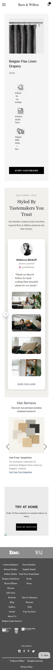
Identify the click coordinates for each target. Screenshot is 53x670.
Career (12, 611)
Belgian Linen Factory (12, 621)
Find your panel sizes (29, 574)
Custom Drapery (10, 564)
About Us (12, 616)
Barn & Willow (18, 661)
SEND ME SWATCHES (26, 527)
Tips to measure (29, 597)
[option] (26, 314)
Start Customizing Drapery (26, 171)
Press (29, 583)
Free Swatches (29, 564)
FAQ (30, 607)
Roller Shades (10, 574)
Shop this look (27, 384)
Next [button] (45, 447)
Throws (10, 588)
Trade (29, 579)
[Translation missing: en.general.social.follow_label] (19, 652)
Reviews (12, 597)
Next (5, 314)
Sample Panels (29, 569)
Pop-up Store (29, 611)
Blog (12, 602)
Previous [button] (8, 447)
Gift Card (10, 593)
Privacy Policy (27, 667)
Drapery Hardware (10, 579)
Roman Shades (10, 569)
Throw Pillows (10, 583)
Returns (29, 602)
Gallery (12, 607)
